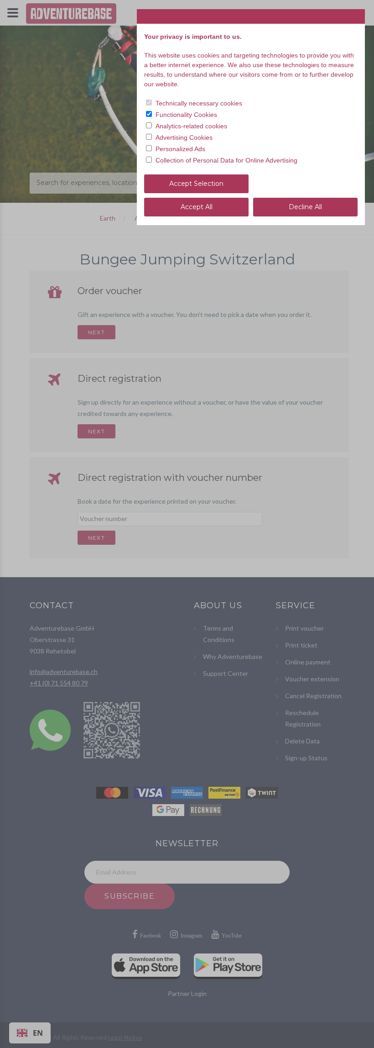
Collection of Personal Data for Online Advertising (226, 160)
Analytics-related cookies (191, 126)
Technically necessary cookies (199, 103)
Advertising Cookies (184, 137)
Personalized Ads (180, 149)
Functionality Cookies (186, 114)
